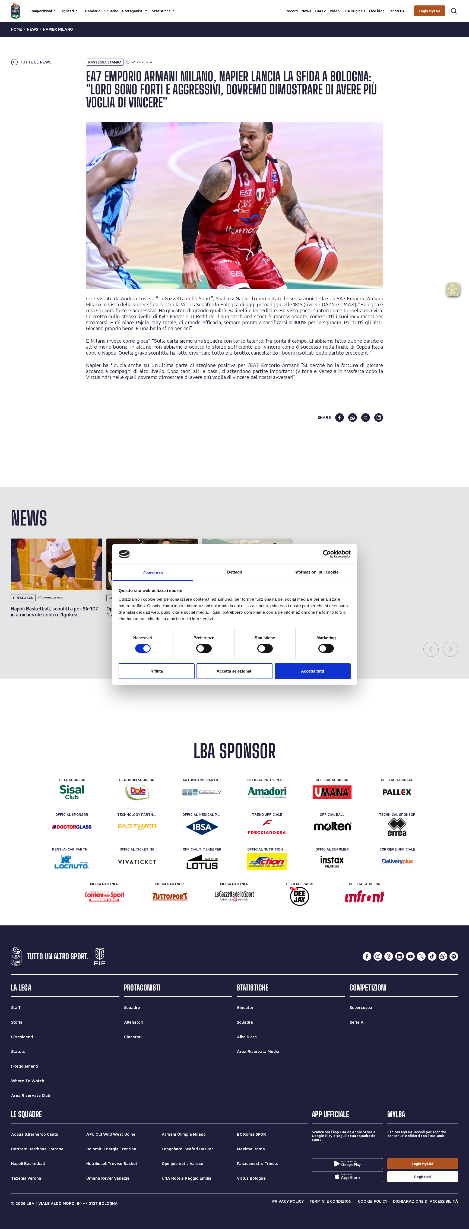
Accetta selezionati (234, 671)
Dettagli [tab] (234, 572)
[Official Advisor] (364, 896)
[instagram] (377, 956)
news (32, 29)
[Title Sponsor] (71, 792)
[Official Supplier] (332, 861)
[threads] (388, 956)
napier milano (58, 29)
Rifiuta (156, 671)
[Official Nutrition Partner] (267, 861)
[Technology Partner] (137, 826)
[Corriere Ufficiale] (397, 861)
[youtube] (410, 956)
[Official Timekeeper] (202, 861)
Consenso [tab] (153, 573)
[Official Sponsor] (332, 792)
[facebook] (339, 417)
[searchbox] (234, 7)
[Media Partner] (104, 896)
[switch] (204, 648)
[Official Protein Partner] (267, 792)
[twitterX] (421, 956)
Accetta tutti (312, 671)
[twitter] (365, 417)
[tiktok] (432, 956)
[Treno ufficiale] (267, 826)
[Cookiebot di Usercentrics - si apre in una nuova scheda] (327, 554)
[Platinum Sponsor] (137, 792)
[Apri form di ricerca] (453, 11)
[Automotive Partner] (202, 792)
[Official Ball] (332, 826)
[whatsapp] (352, 417)
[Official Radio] (299, 896)
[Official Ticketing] (137, 861)
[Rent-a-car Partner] (71, 861)
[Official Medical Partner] (202, 826)
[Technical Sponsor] (397, 826)
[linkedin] (378, 417)
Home (16, 29)
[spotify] (453, 956)
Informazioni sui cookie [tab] (315, 572)
